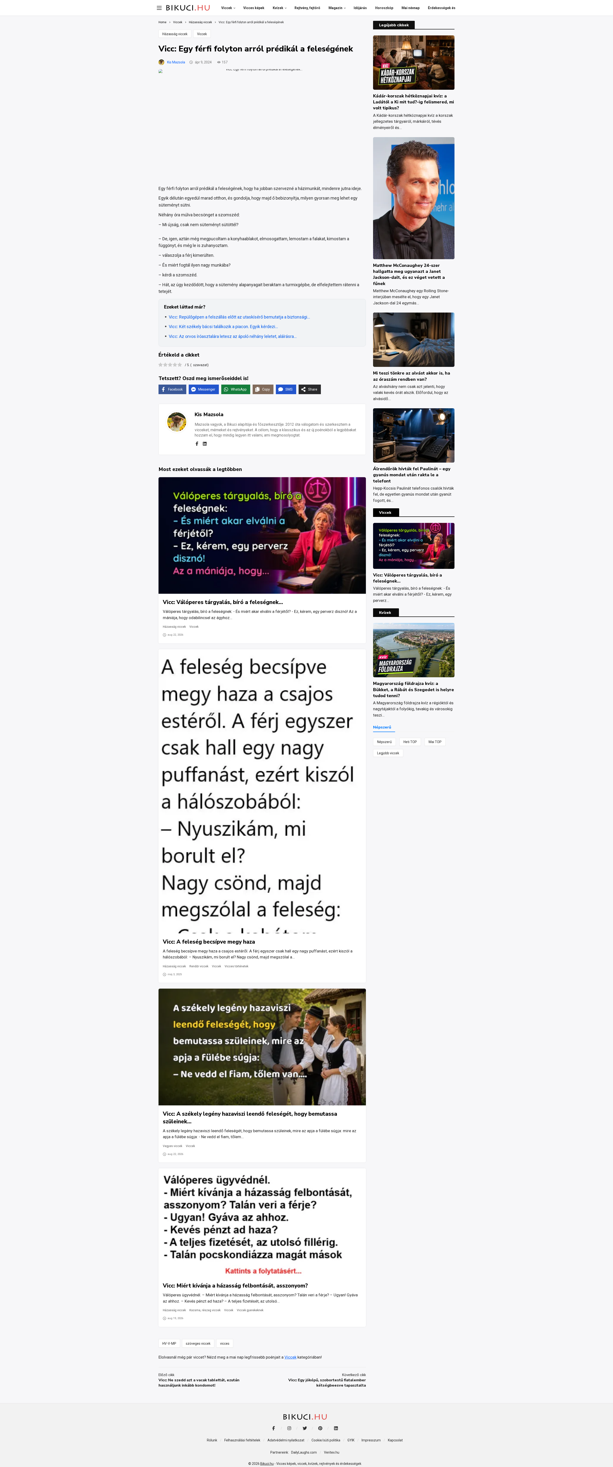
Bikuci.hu (267, 1464)
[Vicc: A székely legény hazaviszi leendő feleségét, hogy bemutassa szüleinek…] (262, 1047)
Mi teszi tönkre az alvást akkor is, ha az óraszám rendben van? (411, 376)
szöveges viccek (198, 1343)
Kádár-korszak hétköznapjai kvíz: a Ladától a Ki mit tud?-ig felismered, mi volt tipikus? (413, 102)
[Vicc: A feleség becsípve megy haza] (262, 791)
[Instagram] (289, 1428)
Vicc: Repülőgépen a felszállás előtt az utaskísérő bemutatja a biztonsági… (239, 316)
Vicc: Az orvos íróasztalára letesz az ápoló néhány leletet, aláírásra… (233, 336)
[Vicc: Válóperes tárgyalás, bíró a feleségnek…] (262, 535)
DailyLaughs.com (304, 1452)
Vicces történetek (236, 966)
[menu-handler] (159, 8)
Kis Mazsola (176, 62)
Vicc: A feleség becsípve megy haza (209, 942)
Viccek (202, 34)
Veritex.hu (331, 1452)
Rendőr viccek (198, 966)
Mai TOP (435, 742)
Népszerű (384, 742)
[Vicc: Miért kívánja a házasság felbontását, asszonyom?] (262, 1222)
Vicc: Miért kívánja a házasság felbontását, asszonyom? (235, 1285)
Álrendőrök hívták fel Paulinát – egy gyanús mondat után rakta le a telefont (411, 475)
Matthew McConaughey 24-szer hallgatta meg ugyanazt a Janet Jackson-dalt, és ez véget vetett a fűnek (409, 274)
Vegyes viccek (172, 1146)
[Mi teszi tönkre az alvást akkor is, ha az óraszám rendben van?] (413, 340)
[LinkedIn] (336, 1428)
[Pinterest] (320, 1428)
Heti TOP (410, 742)
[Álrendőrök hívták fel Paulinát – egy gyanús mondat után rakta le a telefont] (413, 435)
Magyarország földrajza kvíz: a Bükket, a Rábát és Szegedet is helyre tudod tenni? (413, 689)
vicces (224, 1343)
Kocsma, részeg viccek (205, 1310)
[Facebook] (197, 444)
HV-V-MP (169, 1343)
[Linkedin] (205, 444)
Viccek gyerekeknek (250, 1310)
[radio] (161, 365)
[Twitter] (305, 1428)
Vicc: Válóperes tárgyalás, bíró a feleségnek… (223, 602)
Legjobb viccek (388, 753)
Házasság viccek (174, 34)
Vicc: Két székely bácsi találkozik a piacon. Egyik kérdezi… (223, 326)
